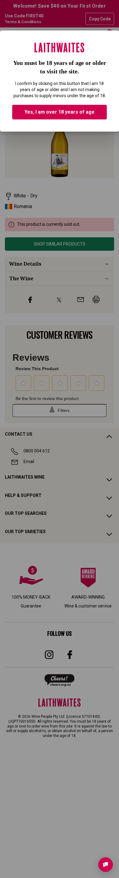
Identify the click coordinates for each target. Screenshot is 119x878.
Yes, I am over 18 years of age (59, 112)
